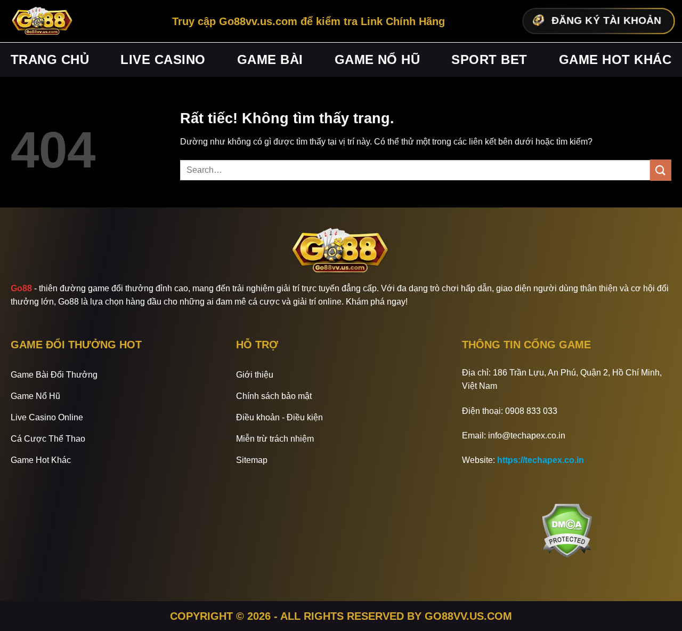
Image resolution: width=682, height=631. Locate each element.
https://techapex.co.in (540, 460)
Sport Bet (489, 59)
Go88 (21, 288)
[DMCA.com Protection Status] (566, 530)
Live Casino (162, 59)
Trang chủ (50, 59)
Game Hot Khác (615, 59)
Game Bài (270, 59)
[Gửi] (660, 169)
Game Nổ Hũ (377, 59)
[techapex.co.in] (43, 21)
